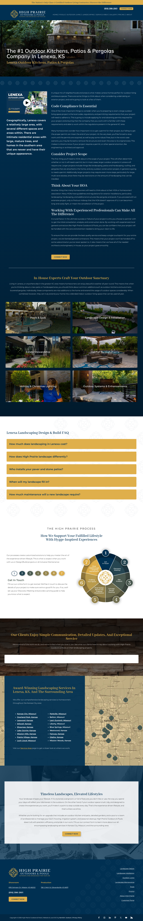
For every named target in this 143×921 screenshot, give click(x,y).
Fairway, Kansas (57, 734)
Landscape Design (127, 868)
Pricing (131, 891)
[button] (26, 102)
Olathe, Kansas (56, 737)
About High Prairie (127, 896)
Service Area (26, 748)
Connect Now (126, 8)
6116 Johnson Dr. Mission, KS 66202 (22, 887)
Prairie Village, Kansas (27, 737)
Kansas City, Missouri (26, 714)
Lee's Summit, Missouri (60, 720)
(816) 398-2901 (110, 8)
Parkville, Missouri (58, 714)
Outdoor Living (128, 878)
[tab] (14, 573)
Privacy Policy (77, 917)
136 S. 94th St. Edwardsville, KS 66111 (54, 887)
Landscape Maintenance (124, 882)
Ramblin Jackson (65, 917)
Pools (132, 887)
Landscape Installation (125, 873)
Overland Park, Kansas (27, 717)
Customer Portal (127, 900)
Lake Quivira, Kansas (26, 730)
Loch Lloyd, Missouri (26, 741)
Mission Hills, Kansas (26, 734)
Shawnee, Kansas (25, 727)
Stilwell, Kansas (24, 724)
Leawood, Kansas (25, 720)
